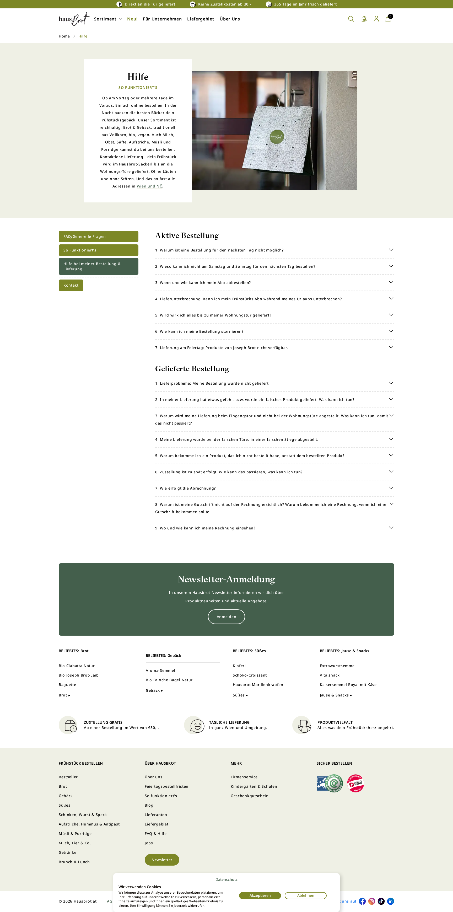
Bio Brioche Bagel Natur (169, 679)
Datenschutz (226, 879)
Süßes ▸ (240, 695)
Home (64, 36)
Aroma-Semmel (160, 670)
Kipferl (239, 665)
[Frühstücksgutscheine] (364, 19)
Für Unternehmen (162, 19)
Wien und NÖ (150, 186)
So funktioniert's (161, 795)
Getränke (68, 852)
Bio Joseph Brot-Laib (79, 675)
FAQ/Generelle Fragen (84, 236)
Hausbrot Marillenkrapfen (258, 684)
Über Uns (230, 19)
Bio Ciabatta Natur (77, 665)
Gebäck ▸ (154, 690)
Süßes (65, 805)
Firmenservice (244, 776)
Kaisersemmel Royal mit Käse (348, 684)
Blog (149, 805)
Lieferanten (156, 814)
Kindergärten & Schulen (254, 786)
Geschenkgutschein (250, 795)
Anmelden (226, 616)
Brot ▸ (65, 695)
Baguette (67, 684)
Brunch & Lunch (74, 861)
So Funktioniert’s (79, 250)
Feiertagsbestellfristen (166, 786)
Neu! (132, 19)
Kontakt (71, 285)
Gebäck (66, 795)
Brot (63, 786)
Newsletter (162, 859)
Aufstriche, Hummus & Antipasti (90, 824)
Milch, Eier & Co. (75, 842)
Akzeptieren (260, 895)
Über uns (154, 776)
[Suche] (351, 19)
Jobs (149, 842)
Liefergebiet (200, 19)
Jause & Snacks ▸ (336, 695)
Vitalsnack (330, 675)
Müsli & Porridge (75, 833)
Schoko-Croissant (250, 675)
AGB (111, 901)
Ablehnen (305, 895)
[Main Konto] (376, 19)
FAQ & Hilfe (156, 833)
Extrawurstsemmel (338, 665)
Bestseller (68, 776)
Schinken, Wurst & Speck (83, 814)
